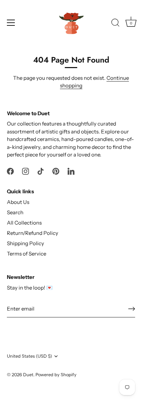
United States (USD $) (29, 356)
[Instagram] (25, 170)
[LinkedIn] (71, 170)
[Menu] (11, 22)
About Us (18, 202)
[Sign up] (131, 308)
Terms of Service (26, 253)
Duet (28, 374)
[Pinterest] (55, 170)
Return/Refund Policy (32, 233)
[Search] (115, 23)
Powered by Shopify (56, 374)
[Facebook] (10, 170)
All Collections (24, 222)
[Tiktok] (40, 170)
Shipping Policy (25, 243)
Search (15, 212)
